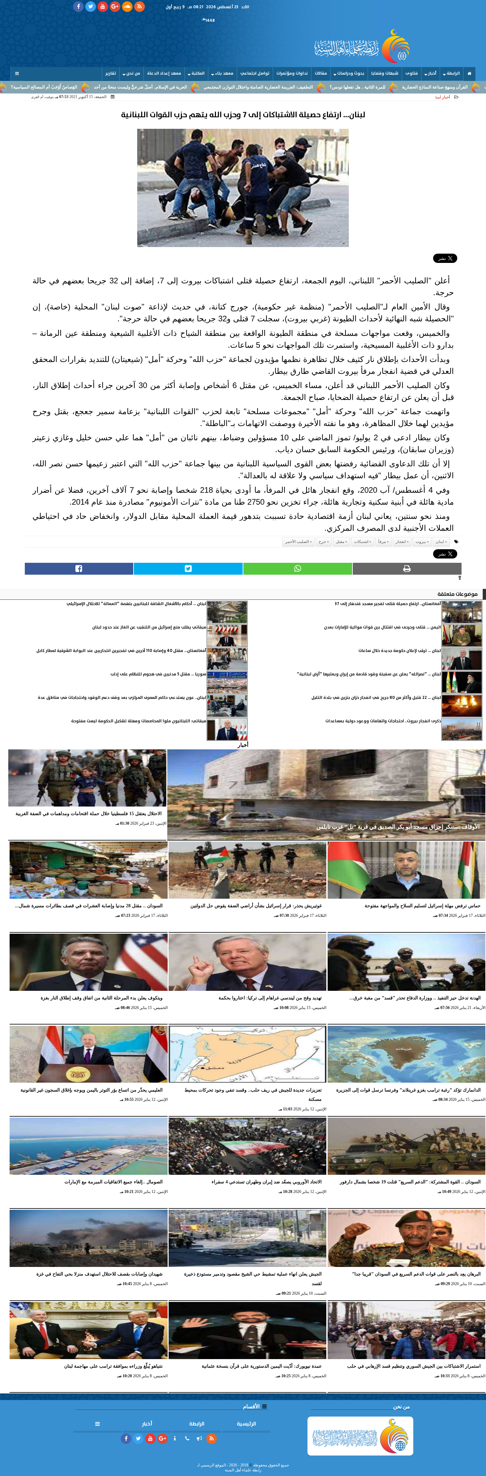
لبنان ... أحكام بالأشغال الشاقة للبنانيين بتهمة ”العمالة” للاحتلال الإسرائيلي (136, 603)
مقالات (321, 73)
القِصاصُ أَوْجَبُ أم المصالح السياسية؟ (111, 87)
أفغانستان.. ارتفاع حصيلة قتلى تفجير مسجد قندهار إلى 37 (388, 603)
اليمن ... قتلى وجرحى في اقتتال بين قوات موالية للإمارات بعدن (382, 627)
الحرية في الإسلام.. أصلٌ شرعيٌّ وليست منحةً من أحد (207, 87)
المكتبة (198, 73)
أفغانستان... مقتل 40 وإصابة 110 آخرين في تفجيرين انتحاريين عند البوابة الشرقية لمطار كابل (121, 650)
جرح (322, 541)
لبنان (440, 541)
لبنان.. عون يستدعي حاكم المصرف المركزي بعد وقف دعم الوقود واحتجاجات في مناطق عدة (122, 697)
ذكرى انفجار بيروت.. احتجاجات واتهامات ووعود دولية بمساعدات (383, 721)
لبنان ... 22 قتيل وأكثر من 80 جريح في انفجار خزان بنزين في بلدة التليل (376, 697)
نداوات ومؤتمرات (292, 73)
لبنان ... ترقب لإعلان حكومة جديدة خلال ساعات (399, 650)
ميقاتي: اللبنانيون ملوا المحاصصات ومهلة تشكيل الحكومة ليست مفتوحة (138, 721)
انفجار (401, 541)
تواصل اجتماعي (254, 73)
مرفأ (382, 541)
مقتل (340, 541)
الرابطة (453, 73)
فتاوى (411, 73)
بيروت (421, 541)
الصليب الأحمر (297, 541)
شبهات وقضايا (384, 73)
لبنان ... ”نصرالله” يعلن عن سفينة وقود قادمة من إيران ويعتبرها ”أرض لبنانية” (369, 674)
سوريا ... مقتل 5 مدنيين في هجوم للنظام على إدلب (158, 674)
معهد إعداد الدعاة (164, 73)
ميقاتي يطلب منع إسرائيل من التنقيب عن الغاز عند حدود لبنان (149, 627)
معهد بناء (224, 73)
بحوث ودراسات (350, 73)
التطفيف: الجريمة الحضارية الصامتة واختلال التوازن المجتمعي (325, 87)
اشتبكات (361, 541)
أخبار (432, 73)
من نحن (133, 73)
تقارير (110, 73)
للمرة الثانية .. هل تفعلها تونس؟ (424, 87)
